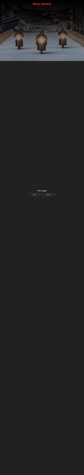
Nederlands (48, 194)
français (34, 194)
